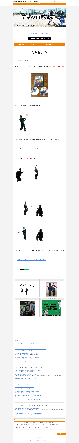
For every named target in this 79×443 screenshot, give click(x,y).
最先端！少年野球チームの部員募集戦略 (29, 422)
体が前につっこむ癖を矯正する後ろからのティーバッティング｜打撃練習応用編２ (28, 413)
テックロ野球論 (18, 422)
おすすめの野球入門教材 (36, 424)
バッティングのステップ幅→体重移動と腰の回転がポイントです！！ (26, 361)
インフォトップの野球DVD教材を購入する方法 (23, 424)
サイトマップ (39, 437)
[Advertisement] (39, 328)
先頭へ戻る (61, 433)
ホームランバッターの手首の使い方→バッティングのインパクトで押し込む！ (28, 370)
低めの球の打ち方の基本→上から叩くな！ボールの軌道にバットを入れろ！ (27, 391)
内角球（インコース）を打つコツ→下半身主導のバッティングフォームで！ (27, 378)
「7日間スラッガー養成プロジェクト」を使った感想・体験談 (25, 343)
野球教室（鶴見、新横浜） (52, 298)
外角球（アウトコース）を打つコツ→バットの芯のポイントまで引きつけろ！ (28, 382)
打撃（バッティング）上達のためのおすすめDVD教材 (50, 424)
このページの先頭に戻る (59, 277)
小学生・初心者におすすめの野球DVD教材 (33, 427)
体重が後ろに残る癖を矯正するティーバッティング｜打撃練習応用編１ (27, 408)
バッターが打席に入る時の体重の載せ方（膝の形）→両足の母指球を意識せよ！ (28, 357)
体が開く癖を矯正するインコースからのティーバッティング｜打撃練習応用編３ (25, 1)
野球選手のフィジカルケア (20, 427)
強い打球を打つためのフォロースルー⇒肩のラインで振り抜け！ (25, 374)
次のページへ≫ (45, 33)
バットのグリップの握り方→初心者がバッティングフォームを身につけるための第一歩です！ (30, 349)
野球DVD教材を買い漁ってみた (27, 298)
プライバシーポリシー (45, 427)
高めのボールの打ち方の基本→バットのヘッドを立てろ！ (24, 387)
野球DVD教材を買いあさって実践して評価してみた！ (45, 422)
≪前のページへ (34, 33)
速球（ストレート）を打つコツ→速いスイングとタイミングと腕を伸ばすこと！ (28, 395)
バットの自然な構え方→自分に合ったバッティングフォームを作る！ (26, 353)
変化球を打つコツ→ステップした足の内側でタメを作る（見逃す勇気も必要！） (28, 399)
